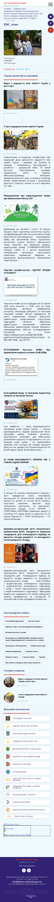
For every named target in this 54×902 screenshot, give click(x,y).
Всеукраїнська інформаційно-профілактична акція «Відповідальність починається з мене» (25, 639)
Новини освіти (32, 651)
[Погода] (8, 829)
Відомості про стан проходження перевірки (24, 627)
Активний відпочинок (15, 621)
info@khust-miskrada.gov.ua (27, 881)
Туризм (42, 657)
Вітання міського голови (16, 632)
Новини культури (38, 646)
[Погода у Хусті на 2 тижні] (17, 834)
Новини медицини (13, 651)
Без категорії (34, 621)
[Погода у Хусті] (12, 824)
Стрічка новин (28, 657)
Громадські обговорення (16, 646)
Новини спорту (12, 657)
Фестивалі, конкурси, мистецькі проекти (23, 663)
